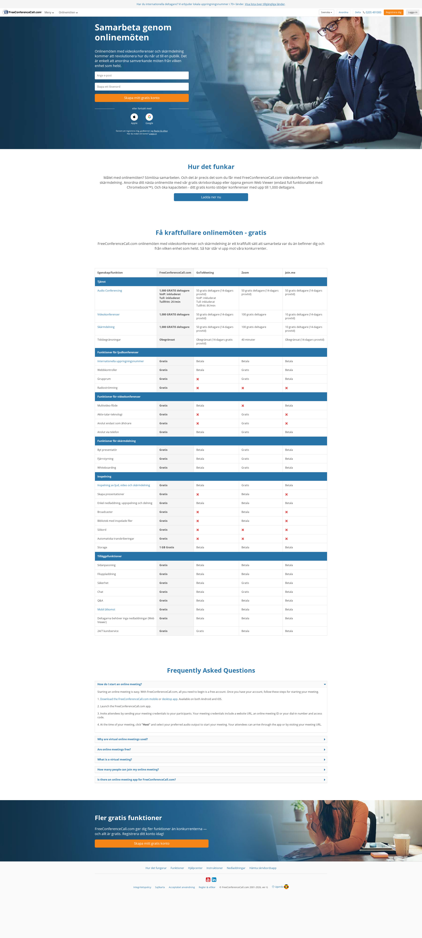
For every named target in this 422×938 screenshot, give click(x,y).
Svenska (326, 12)
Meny (48, 12)
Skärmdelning (106, 327)
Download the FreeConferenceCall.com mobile (129, 699)
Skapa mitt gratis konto (142, 98)
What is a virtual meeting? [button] (114, 759)
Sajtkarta (160, 887)
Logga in (412, 12)
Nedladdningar (236, 868)
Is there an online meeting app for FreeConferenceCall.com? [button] (136, 779)
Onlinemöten (67, 12)
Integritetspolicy (142, 887)
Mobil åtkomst (106, 609)
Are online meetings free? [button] (114, 749)
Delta (358, 12)
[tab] (211, 684)
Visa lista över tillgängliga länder (265, 4)
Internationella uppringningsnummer (120, 361)
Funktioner (177, 868)
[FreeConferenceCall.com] (22, 12)
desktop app (170, 699)
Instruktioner (215, 868)
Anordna (343, 12)
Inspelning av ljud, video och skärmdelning (123, 485)
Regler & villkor (161, 130)
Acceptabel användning (182, 887)
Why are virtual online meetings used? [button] (122, 739)
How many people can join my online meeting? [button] (128, 769)
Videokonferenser (108, 314)
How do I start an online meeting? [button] (119, 684)
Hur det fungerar (156, 868)
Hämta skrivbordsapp (262, 868)
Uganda (279, 886)
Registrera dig (393, 12)
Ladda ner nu (211, 197)
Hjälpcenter (195, 868)
